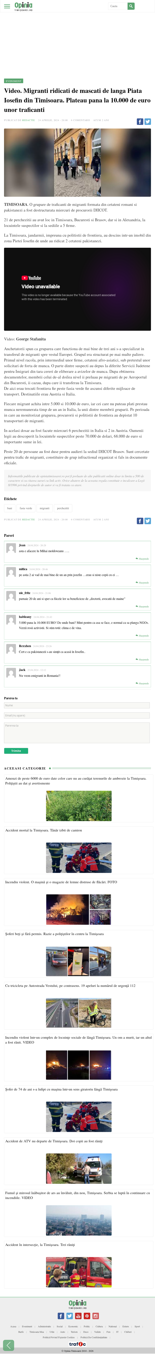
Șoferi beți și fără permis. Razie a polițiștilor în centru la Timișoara (54, 933)
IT (117, 1331)
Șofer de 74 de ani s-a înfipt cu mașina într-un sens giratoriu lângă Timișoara (61, 1089)
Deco (85, 1331)
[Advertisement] (77, 30)
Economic (73, 1326)
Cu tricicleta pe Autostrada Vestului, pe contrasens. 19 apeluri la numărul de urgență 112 (70, 985)
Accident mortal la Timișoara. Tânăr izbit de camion (43, 830)
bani (9, 508)
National (113, 1326)
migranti (44, 508)
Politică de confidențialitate (94, 1337)
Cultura (99, 1326)
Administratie (44, 1326)
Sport (137, 1326)
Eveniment (27, 1326)
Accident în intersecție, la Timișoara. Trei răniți (40, 1244)
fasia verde (26, 508)
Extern (126, 1326)
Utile (52, 1331)
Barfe (21, 1331)
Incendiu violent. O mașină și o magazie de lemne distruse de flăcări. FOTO (61, 881)
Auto (62, 1331)
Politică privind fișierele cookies (59, 1337)
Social (60, 1326)
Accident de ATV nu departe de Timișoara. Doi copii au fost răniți (54, 1140)
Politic (87, 1326)
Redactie (28, 120)
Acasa (13, 1326)
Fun (108, 1331)
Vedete (97, 1331)
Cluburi (128, 1331)
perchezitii (63, 508)
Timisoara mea (36, 1331)
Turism (74, 1331)
